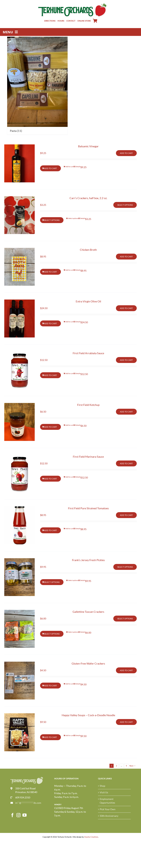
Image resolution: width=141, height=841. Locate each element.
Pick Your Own (107, 809)
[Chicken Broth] (19, 267)
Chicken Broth (88, 249)
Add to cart (126, 153)
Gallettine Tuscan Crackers (88, 611)
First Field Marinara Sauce (88, 456)
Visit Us (104, 792)
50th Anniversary (109, 815)
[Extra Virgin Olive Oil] (19, 318)
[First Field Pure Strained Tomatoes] (19, 525)
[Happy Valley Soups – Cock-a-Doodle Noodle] (19, 732)
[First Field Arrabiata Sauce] (19, 370)
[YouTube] (24, 815)
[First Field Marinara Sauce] (19, 474)
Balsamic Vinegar (88, 146)
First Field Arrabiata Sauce (88, 353)
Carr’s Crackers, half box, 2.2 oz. (88, 198)
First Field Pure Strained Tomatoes (88, 508)
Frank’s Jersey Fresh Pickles (88, 560)
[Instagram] (18, 815)
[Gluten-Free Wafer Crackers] (19, 680)
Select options (125, 205)
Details (77, 167)
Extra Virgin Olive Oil (88, 301)
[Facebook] (12, 815)
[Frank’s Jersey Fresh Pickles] (19, 577)
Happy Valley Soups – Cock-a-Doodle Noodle (88, 715)
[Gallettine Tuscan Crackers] (19, 629)
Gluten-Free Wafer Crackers (88, 663)
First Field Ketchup (88, 404)
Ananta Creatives (91, 837)
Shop (102, 785)
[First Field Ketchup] (19, 422)
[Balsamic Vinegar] (19, 163)
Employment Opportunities (107, 800)
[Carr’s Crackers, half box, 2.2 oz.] (19, 215)
